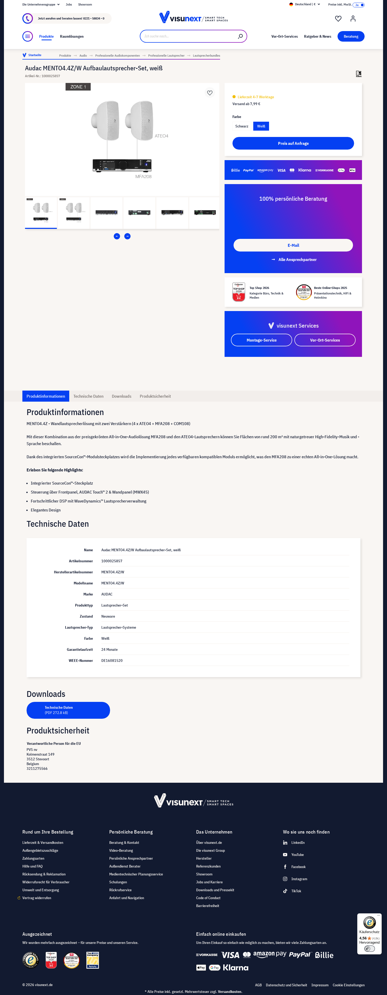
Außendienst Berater (125, 866)
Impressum (320, 985)
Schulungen (118, 882)
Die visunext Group (210, 850)
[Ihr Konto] (353, 19)
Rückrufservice (120, 890)
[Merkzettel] (338, 19)
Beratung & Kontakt (124, 842)
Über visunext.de (209, 842)
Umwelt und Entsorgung (40, 890)
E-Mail (293, 245)
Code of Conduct (208, 897)
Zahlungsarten (33, 858)
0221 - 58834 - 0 (93, 18)
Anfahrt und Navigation (126, 897)
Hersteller (204, 858)
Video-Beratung (121, 850)
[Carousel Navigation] (122, 236)
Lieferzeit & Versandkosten (42, 842)
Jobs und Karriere (209, 882)
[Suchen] (240, 36)
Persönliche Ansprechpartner (131, 858)
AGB (258, 985)
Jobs (69, 4)
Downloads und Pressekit (215, 890)
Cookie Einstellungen (349, 985)
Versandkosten (229, 991)
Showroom (85, 4)
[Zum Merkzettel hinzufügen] (210, 92)
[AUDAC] (359, 74)
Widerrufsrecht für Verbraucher (46, 882)
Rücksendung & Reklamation (44, 874)
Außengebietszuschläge (40, 850)
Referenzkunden (208, 866)
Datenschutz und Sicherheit (286, 985)
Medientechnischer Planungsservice (136, 874)
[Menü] (27, 36)
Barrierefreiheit (207, 905)
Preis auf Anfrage (293, 143)
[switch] (369, 948)
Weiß (261, 126)
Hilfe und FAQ (32, 866)
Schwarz (241, 126)
